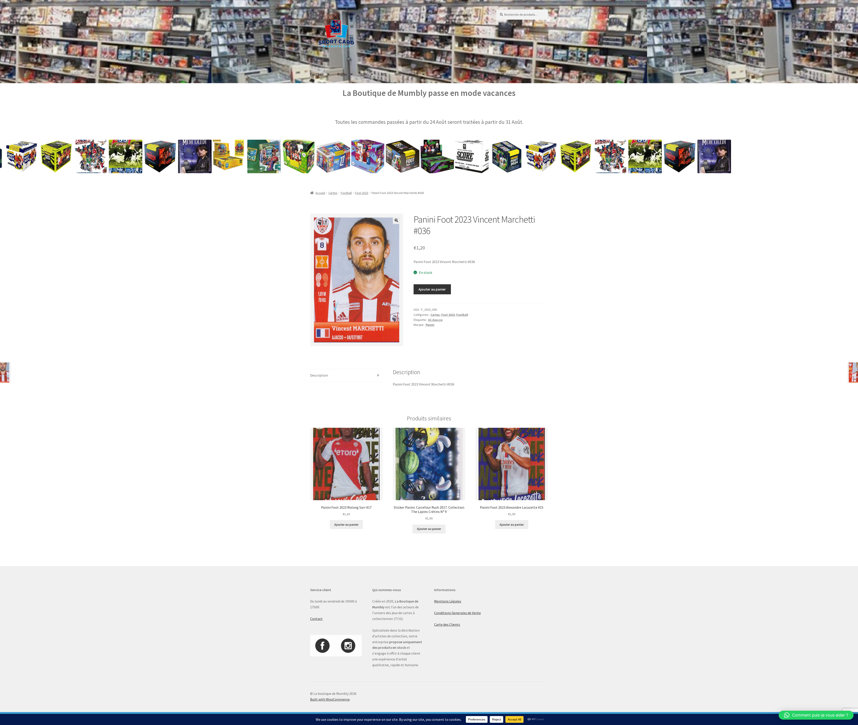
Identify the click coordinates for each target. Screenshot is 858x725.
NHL (398, 74)
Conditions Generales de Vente (457, 613)
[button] (396, 220)
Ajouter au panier (432, 289)
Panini (430, 325)
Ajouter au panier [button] (346, 525)
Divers (413, 74)
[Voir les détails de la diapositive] (50, 156)
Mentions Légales (447, 601)
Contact (316, 618)
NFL (384, 74)
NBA (363, 74)
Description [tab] (319, 375)
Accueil (320, 193)
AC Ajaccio (435, 320)
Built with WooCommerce (330, 699)
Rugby (342, 74)
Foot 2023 (361, 193)
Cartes (332, 193)
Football (317, 74)
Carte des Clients (447, 624)
